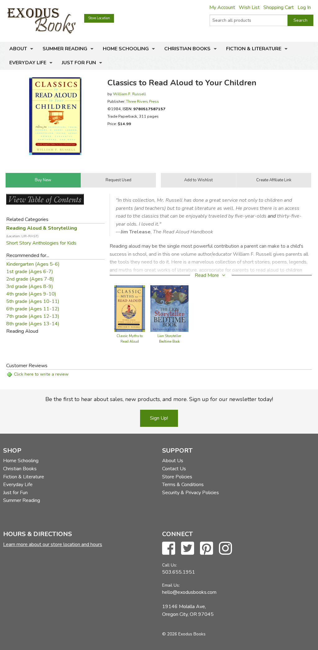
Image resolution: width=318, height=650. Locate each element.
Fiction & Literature (253, 48)
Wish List (249, 7)
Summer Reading (65, 48)
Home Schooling (126, 48)
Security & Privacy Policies (190, 492)
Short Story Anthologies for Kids (41, 243)
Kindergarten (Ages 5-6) (33, 264)
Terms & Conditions (183, 484)
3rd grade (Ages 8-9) (29, 286)
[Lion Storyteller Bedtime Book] (169, 308)
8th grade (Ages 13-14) (32, 323)
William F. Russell (129, 94)
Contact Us (174, 468)
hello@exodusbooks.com (189, 592)
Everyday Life (27, 62)
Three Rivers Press (142, 101)
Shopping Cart (278, 7)
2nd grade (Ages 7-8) (30, 279)
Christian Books (187, 48)
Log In (304, 7)
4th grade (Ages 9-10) (31, 294)
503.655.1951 (178, 572)
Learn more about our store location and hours (52, 544)
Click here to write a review (41, 374)
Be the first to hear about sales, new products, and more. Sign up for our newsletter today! (159, 399)
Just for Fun (79, 62)
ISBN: (144, 108)
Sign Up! (159, 418)
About (18, 48)
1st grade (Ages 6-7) (29, 271)
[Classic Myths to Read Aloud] (129, 308)
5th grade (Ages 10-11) (32, 301)
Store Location (99, 18)
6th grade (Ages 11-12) (32, 308)
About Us (172, 460)
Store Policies (177, 476)
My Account (222, 7)
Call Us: (169, 565)
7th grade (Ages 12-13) (32, 316)
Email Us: (171, 585)
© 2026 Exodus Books (184, 634)
